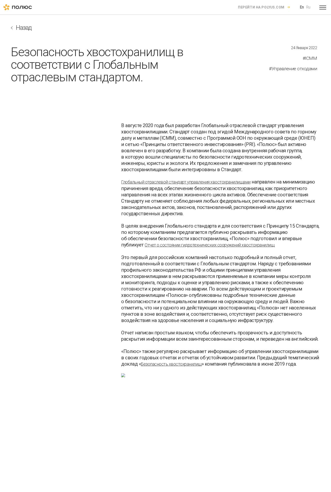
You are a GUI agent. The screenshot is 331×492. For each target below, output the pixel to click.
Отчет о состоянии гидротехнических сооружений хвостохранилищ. (210, 244)
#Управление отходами (293, 68)
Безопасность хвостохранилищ (171, 364)
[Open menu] (323, 7)
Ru (308, 7)
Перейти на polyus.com (261, 7)
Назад (24, 27)
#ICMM (310, 58)
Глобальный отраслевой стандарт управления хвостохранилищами (186, 181)
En (302, 7)
